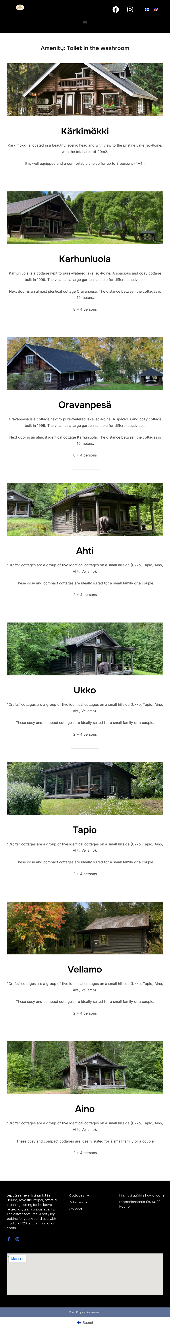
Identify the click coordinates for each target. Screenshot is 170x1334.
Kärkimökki (85, 131)
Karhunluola (85, 259)
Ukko (84, 690)
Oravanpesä (84, 405)
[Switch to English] (155, 9)
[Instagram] (130, 9)
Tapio (85, 830)
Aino (85, 1109)
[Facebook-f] (9, 1239)
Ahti (85, 551)
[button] (85, 22)
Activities (76, 1202)
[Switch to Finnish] (147, 9)
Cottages (76, 1195)
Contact (75, 1209)
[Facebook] (115, 9)
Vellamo (85, 969)
